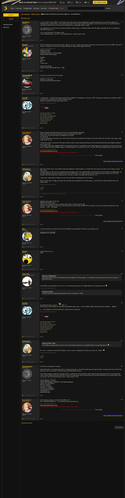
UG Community (25, 14)
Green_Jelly (25, 274)
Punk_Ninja (25, 132)
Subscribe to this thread (26, 422)
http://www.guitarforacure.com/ (48, 151)
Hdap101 (24, 44)
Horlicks (24, 251)
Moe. (23, 229)
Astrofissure (26, 22)
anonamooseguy (27, 366)
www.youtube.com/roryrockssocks (113, 161)
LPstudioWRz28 (27, 75)
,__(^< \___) (42, 188)
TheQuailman (26, 169)
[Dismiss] (121, 2)
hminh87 (25, 98)
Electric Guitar (35, 14)
